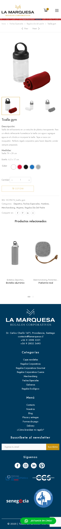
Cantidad (5, 179)
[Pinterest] (22, 213)
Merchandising (8, 207)
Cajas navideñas (30, 359)
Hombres (45, 203)
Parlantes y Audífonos (49, 281)
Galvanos (30, 384)
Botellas (10, 280)
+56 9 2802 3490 (30, 343)
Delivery (30, 425)
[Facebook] (17, 213)
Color (4, 165)
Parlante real (46, 282)
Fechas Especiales (16, 23)
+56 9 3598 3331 (30, 340)
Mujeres (19, 207)
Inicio (4, 23)
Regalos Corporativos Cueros (30, 372)
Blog (30, 413)
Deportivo (18, 203)
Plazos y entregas (30, 417)
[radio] (13, 167)
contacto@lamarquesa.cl (30, 336)
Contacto (30, 404)
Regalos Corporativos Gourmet (30, 368)
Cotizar (19, 188)
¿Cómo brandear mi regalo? (30, 429)
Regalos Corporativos (30, 363)
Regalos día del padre (35, 23)
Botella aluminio (15, 282)
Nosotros (30, 409)
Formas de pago (30, 421)
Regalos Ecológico (30, 388)
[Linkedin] (28, 213)
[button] (29, 296)
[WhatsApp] (33, 213)
